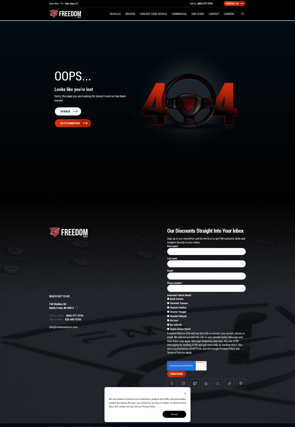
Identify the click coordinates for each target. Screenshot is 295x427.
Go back (65, 111)
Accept (174, 414)
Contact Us (232, 3)
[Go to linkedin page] (206, 383)
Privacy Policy (227, 348)
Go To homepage (70, 123)
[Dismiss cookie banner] (185, 393)
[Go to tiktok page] (229, 383)
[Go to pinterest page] (241, 383)
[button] (242, 14)
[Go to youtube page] (217, 383)
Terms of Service (176, 352)
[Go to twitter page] (194, 383)
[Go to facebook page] (171, 383)
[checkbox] (206, 314)
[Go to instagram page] (183, 383)
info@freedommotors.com (63, 327)
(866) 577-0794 (205, 3)
